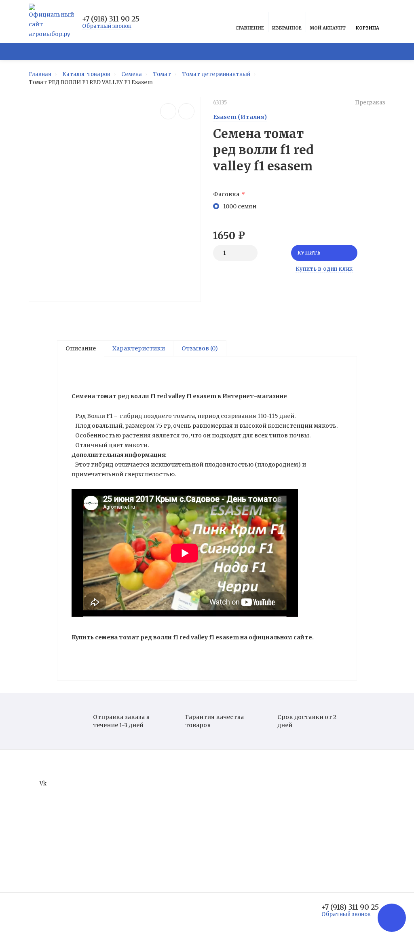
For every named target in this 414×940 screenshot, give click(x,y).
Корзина (367, 28)
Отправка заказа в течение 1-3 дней (121, 721)
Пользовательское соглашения (256, 811)
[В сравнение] (168, 111)
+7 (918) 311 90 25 (110, 19)
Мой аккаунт (328, 28)
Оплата (263, 51)
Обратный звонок (106, 26)
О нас (220, 789)
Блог (353, 51)
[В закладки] (186, 111)
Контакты (227, 845)
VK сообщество (164, 51)
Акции (222, 51)
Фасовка (226, 194)
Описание (80, 348)
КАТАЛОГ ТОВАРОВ (73, 51)
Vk (43, 783)
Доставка (311, 51)
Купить (309, 253)
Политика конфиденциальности (257, 800)
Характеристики (138, 348)
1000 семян (239, 206)
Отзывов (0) (200, 348)
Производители (235, 823)
